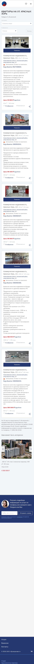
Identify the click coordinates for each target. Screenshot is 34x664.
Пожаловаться (20, 105)
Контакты (4, 647)
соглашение (19, 516)
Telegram (13, 507)
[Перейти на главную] (4, 3)
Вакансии (4, 643)
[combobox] (17, 23)
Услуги (3, 639)
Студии (3, 661)
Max (20, 507)
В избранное (9, 106)
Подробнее (16, 100)
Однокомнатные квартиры (9, 663)
